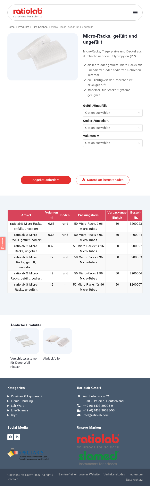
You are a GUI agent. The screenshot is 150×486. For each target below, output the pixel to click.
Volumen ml (91, 136)
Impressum (136, 474)
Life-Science (40, 27)
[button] (135, 12)
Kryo (14, 415)
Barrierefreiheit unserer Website (79, 474)
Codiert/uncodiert (96, 121)
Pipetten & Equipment (26, 396)
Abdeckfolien (52, 358)
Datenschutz (134, 480)
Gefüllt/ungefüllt (95, 106)
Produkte (23, 27)
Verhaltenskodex (114, 474)
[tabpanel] (42, 52)
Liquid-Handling (22, 401)
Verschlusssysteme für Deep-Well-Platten (23, 362)
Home (11, 27)
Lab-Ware (17, 406)
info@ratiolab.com (96, 415)
